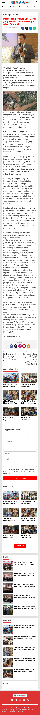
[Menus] (3, 2)
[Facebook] (11, 346)
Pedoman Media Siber (27, 710)
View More (20, 546)
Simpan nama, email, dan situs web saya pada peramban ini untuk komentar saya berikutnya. (19, 471)
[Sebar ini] (22, 28)
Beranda (4, 710)
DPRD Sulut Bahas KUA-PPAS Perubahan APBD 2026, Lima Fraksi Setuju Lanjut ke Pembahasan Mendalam (24, 574)
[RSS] (28, 346)
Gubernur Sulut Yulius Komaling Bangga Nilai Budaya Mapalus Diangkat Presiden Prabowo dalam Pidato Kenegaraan (25, 596)
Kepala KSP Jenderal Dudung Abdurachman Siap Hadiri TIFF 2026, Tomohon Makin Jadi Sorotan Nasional (28, 402)
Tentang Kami (13, 710)
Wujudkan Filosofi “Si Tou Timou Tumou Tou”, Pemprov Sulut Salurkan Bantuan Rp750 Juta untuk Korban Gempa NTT (25, 563)
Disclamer (12, 712)
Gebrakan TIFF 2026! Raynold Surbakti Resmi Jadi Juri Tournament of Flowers (10, 385)
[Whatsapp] (34, 28)
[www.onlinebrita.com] (20, 2)
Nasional (5, 29)
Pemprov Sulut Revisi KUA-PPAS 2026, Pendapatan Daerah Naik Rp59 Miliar (25, 585)
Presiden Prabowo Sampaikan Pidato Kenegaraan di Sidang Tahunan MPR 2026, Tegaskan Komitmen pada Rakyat (24, 607)
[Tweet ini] (26, 28)
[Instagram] (20, 346)
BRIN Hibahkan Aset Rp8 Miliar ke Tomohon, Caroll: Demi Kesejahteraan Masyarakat (28, 385)
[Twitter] (15, 346)
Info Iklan (20, 712)
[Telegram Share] (30, 28)
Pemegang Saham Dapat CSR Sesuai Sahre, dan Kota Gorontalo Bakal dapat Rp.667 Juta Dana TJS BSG (30, 358)
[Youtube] (24, 346)
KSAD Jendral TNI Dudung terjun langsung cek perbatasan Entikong (11, 356)
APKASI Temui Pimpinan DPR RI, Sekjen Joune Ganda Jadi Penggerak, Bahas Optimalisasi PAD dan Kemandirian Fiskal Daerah (11, 402)
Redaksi (4, 712)
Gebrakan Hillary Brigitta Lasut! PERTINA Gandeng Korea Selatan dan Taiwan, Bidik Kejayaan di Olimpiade (11, 419)
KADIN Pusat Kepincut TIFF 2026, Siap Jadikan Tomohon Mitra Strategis (28, 419)
